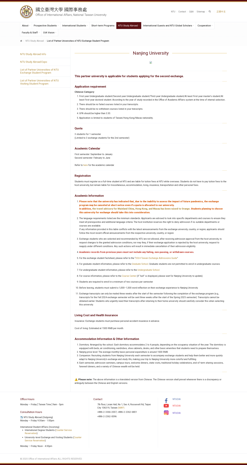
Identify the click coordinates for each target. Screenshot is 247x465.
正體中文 (222, 11)
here (85, 165)
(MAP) (121, 407)
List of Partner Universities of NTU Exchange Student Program (39, 71)
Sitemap (201, 11)
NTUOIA (177, 399)
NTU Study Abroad (34, 41)
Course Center (129, 276)
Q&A (191, 11)
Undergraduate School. (148, 270)
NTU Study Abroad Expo (33, 61)
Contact (182, 11)
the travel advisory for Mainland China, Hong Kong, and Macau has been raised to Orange (141, 208)
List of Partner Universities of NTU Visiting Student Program (39, 82)
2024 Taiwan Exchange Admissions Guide (156, 258)
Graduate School (140, 264)
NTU (173, 11)
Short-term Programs (102, 25)
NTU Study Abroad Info (33, 54)
